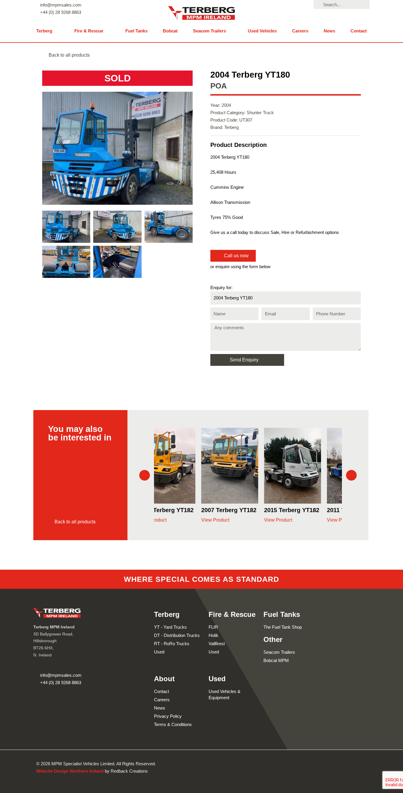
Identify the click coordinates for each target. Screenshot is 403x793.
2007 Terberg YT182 (184, 510)
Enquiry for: (221, 287)
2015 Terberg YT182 (247, 510)
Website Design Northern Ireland (70, 771)
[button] (47, 31)
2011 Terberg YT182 (310, 510)
